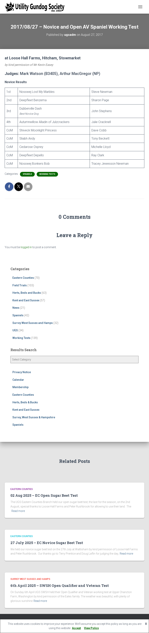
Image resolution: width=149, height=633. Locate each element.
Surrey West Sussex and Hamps (32, 322)
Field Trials (19, 285)
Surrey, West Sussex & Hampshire (33, 417)
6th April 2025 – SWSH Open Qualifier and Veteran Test (59, 585)
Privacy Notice (21, 372)
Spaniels (27, 174)
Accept (76, 628)
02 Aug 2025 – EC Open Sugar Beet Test (44, 495)
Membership (20, 387)
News (15, 307)
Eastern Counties (23, 277)
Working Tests (47, 174)
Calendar (18, 379)
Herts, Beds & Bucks (25, 402)
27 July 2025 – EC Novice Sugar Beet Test (46, 542)
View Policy (91, 628)
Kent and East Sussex (25, 300)
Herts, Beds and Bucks (26, 292)
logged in (26, 247)
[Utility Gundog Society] (36, 7)
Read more (18, 511)
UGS (15, 330)
